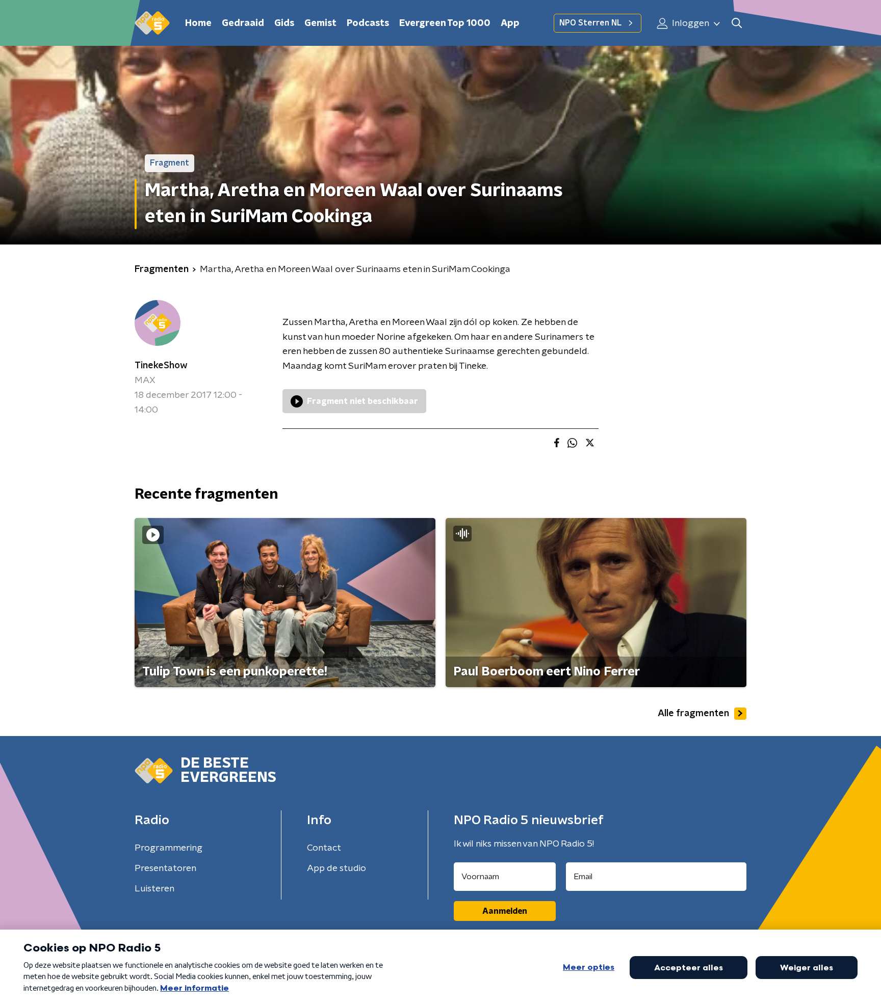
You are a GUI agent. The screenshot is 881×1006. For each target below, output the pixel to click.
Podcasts (368, 23)
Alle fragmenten (693, 713)
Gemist (320, 23)
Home (198, 23)
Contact (324, 848)
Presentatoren (165, 868)
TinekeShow (161, 365)
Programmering (168, 848)
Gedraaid (243, 23)
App (510, 23)
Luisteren (154, 888)
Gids (284, 23)
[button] (736, 23)
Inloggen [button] (689, 23)
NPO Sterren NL (590, 23)
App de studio (336, 868)
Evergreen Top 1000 (444, 23)
